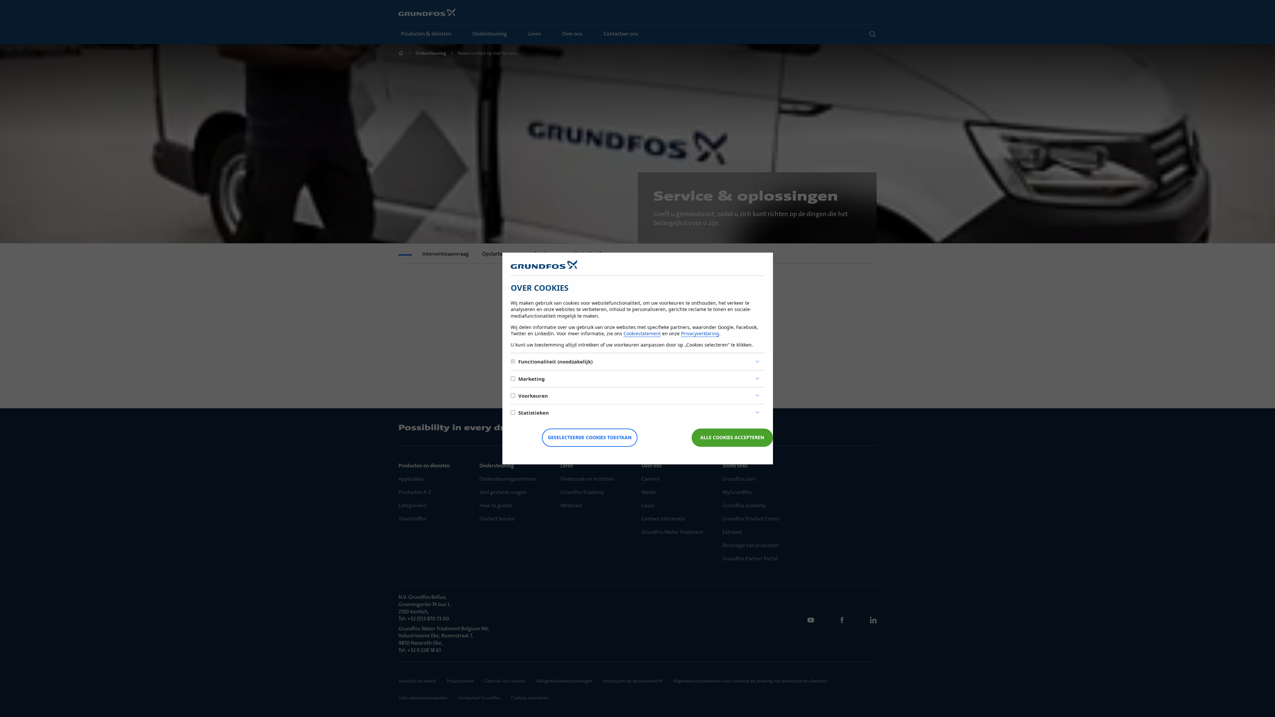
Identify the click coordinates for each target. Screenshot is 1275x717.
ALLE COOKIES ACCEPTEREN (732, 437)
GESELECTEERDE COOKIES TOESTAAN (590, 437)
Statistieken (533, 412)
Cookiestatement (642, 333)
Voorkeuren (533, 395)
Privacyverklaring (700, 333)
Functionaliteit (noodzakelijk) (555, 361)
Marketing (531, 378)
